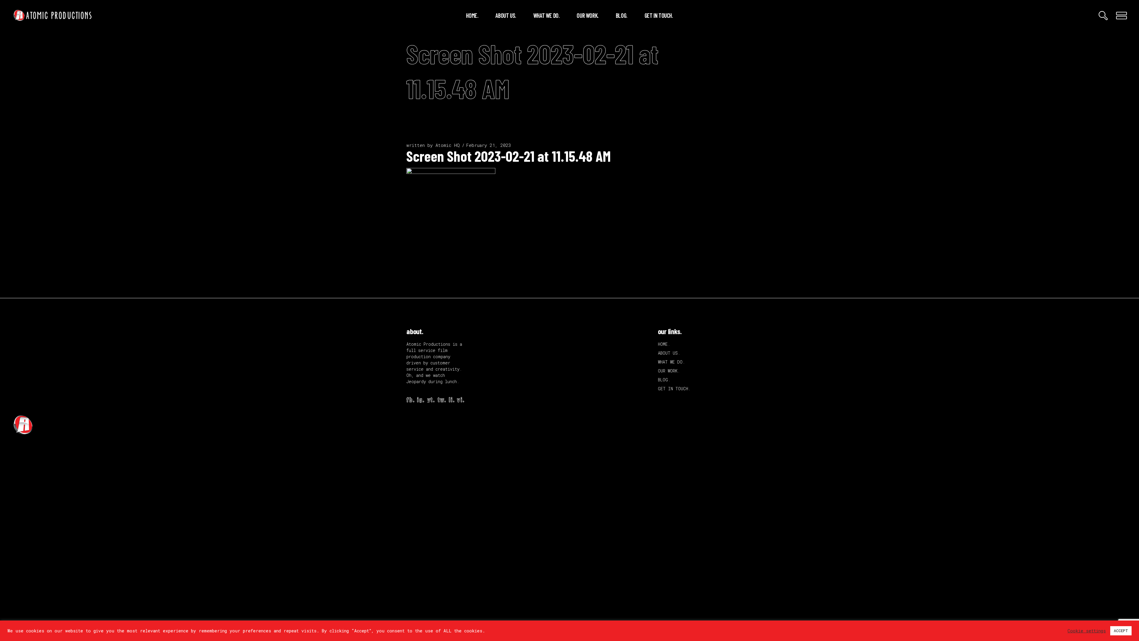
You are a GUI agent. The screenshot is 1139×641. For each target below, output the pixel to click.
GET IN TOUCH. (674, 388)
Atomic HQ (447, 145)
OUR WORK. (669, 371)
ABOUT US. (669, 353)
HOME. (664, 344)
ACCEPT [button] (1121, 630)
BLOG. (664, 380)
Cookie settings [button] (1087, 631)
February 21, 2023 (488, 145)
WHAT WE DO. (671, 362)
